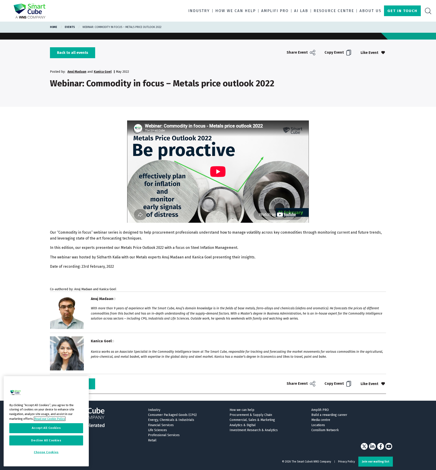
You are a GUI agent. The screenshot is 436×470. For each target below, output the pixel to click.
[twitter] (364, 446)
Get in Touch (402, 10)
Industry (199, 10)
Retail (152, 440)
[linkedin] (372, 446)
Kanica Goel (102, 72)
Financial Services (161, 425)
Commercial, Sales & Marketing (252, 420)
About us (370, 10)
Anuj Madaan (76, 72)
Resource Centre (334, 10)
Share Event (298, 52)
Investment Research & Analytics (254, 430)
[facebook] (380, 446)
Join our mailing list (375, 461)
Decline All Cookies (46, 440)
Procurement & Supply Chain (251, 415)
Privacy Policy (346, 461)
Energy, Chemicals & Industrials (171, 420)
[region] (46, 421)
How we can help (235, 10)
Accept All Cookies (46, 428)
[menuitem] (302, 52)
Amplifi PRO (275, 10)
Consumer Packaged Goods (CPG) (172, 415)
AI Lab (301, 10)
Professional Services (164, 435)
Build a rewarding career (329, 415)
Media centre (320, 420)
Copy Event (335, 52)
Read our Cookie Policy (49, 418)
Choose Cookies (46, 452)
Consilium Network (325, 430)
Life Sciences (157, 430)
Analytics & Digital (243, 425)
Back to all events (72, 52)
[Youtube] (388, 446)
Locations (318, 425)
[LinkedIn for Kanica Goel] (113, 341)
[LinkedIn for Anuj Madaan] (114, 298)
